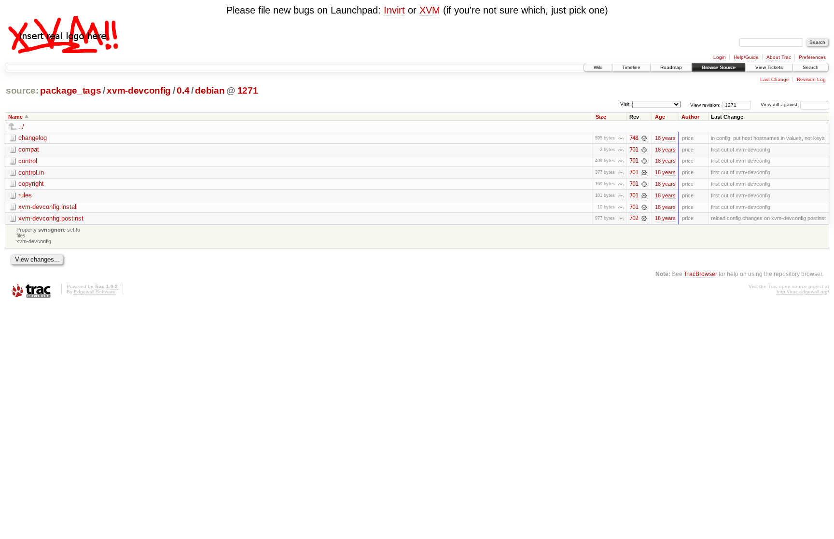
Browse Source (719, 67)
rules (25, 195)
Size (601, 117)
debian (209, 90)
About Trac (778, 57)
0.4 (183, 90)
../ (21, 126)
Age (660, 117)
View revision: (705, 104)
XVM (429, 10)
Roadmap (671, 67)
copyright (31, 183)
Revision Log (811, 79)
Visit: (625, 104)
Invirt (394, 10)
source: (22, 90)
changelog (32, 137)
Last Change (774, 79)
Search (811, 67)
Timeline (631, 67)
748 (633, 138)
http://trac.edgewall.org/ (803, 291)
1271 (247, 90)
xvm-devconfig (139, 90)
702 (633, 218)
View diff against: (780, 104)
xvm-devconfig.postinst (50, 218)
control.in (31, 172)
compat (28, 149)
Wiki (598, 67)
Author (690, 117)
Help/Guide (746, 57)
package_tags (70, 90)
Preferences (812, 57)
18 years (665, 138)
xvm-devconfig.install (48, 206)
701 (633, 149)
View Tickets (769, 67)
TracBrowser (700, 274)
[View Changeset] (644, 138)
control (27, 161)
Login (719, 57)
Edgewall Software (94, 291)
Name (15, 117)
